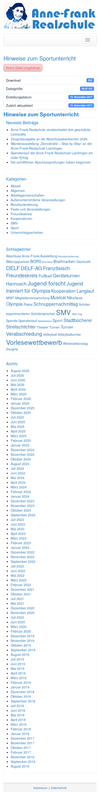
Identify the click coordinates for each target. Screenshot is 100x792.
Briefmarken (64, 261)
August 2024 (20, 463)
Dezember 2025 (22, 408)
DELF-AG (31, 268)
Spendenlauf (27, 320)
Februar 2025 (21, 440)
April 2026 (18, 389)
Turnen (54, 327)
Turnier (67, 327)
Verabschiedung (24, 333)
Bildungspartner (17, 261)
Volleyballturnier (69, 334)
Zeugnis (12, 349)
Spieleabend (45, 321)
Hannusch (16, 283)
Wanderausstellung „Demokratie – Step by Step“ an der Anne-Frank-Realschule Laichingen (51, 146)
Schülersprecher (43, 313)
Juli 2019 (17, 659)
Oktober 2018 (21, 696)
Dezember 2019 (22, 636)
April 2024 (18, 482)
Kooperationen (21, 218)
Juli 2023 (17, 519)
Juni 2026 (18, 380)
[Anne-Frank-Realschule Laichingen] (50, 15)
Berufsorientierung (24, 204)
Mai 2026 (17, 384)
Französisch (56, 268)
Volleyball (50, 334)
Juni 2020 (18, 622)
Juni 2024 (18, 473)
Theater (42, 327)
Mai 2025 (17, 426)
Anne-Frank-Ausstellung (39, 256)
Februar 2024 (21, 491)
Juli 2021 (17, 598)
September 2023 (23, 515)
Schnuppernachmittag (55, 304)
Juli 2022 (17, 566)
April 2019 (18, 673)
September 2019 (23, 650)
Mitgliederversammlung (32, 297)
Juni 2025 (18, 421)
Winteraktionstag (75, 343)
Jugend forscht (47, 283)
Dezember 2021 (22, 589)
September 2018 (23, 701)
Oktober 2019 (21, 645)
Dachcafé (83, 261)
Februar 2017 (21, 752)
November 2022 (22, 556)
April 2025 (18, 431)
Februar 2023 (21, 542)
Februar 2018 (21, 729)
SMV (14, 223)
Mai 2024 (17, 477)
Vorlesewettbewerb (34, 342)
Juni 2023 (18, 524)
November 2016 (22, 757)
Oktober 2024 (21, 459)
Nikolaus (75, 297)
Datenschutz (59, 788)
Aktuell (15, 186)
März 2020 (19, 626)
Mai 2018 (17, 715)
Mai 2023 (17, 529)
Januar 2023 (20, 547)
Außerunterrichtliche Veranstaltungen (38, 200)
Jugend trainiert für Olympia (44, 287)
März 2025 (19, 435)
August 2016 (20, 766)
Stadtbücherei (77, 320)
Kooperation (63, 291)
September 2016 (23, 761)
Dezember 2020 (22, 608)
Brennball (47, 262)
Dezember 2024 (22, 449)
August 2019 (20, 654)
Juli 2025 (17, 417)
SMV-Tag (77, 314)
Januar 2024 (20, 496)
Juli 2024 (17, 468)
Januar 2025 (20, 445)
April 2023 (18, 533)
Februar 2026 (21, 398)
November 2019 (22, 640)
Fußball (45, 276)
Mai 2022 (17, 575)
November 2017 (22, 743)
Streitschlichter (21, 326)
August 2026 (20, 370)
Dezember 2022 (22, 552)
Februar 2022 (21, 584)
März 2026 (19, 394)
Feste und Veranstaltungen (30, 209)
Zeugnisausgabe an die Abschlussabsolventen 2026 (49, 139)
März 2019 (19, 677)
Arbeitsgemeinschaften (27, 195)
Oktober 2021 (21, 594)
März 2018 (19, 724)
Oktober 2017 (21, 747)
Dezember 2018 (22, 691)
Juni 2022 (18, 570)
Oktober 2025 (21, 412)
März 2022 (19, 580)
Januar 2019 (20, 687)
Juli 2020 (17, 617)
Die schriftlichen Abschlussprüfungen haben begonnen (51, 162)
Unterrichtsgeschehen (27, 232)
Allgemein (18, 190)
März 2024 (19, 487)
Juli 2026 (17, 375)
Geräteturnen (66, 275)
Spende (11, 320)
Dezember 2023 (22, 501)
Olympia (14, 304)
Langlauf (85, 291)
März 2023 (19, 538)
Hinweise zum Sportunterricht (39, 58)
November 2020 (22, 612)
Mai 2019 (17, 668)
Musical (58, 297)
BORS (35, 261)
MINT (10, 297)
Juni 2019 (18, 663)
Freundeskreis (21, 213)
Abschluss (13, 256)
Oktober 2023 (21, 510)
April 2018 (18, 719)
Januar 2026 (20, 403)
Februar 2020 (21, 631)
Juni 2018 (18, 710)
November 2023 (22, 505)
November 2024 (22, 454)
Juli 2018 (17, 705)
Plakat (28, 304)
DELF (13, 268)
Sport (15, 227)
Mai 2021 (17, 603)
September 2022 (23, 561)
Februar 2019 (21, 682)
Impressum (40, 788)
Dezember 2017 (22, 738)
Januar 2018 (20, 733)
